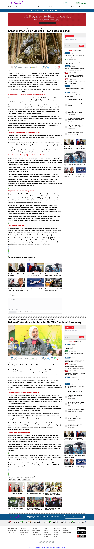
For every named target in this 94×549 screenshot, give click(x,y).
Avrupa (38, 10)
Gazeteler (73, 6)
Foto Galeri (51, 6)
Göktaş (24, 479)
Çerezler (47, 547)
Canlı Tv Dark (23, 528)
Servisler (18, 6)
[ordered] (26, 312)
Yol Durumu (72, 522)
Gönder (12, 312)
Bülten (43, 10)
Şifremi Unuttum (67, 532)
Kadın (44, 6)
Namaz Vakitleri (18, 522)
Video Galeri (57, 530)
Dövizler (46, 530)
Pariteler (63, 522)
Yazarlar (66, 6)
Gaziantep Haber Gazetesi (13, 28)
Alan (10, 259)
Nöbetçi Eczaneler (24, 532)
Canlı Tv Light (11, 532)
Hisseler (55, 522)
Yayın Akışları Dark (24, 530)
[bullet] (28, 312)
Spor (39, 6)
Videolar (59, 6)
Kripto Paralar (82, 522)
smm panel (22, 536)
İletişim (36, 547)
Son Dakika (11, 6)
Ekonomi (33, 6)
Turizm (26, 259)
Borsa (9, 522)
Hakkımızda (31, 547)
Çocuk (19, 479)
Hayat (56, 10)
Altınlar (46, 528)
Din (47, 10)
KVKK (51, 547)
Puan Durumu (47, 522)
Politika (61, 10)
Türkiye (31, 259)
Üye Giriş (65, 528)
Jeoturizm (21, 259)
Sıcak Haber (57, 536)
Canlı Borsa (34, 528)
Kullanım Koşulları (56, 547)
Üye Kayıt (65, 530)
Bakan (14, 479)
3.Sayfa (32, 10)
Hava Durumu (37, 522)
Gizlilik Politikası (41, 547)
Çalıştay (14, 259)
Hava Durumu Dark (12, 528)
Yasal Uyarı (63, 547)
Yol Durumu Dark (12, 530)
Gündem (26, 6)
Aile (10, 479)
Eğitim (51, 10)
